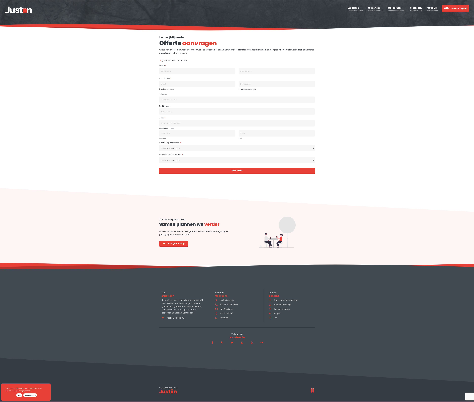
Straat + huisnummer (167, 129)
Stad (240, 139)
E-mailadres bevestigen (247, 89)
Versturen (237, 170)
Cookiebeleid (30, 395)
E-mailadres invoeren (167, 89)
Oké (19, 395)
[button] (212, 342)
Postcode (162, 139)
